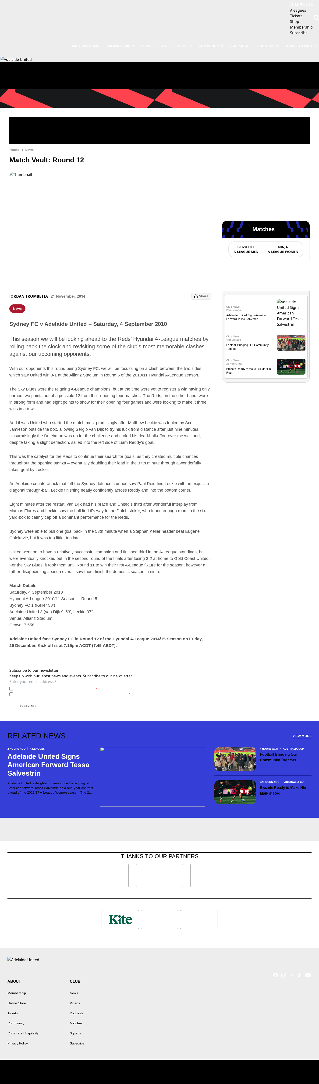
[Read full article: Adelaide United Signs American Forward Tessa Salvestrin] (291, 313)
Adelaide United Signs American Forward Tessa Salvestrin (48, 764)
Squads (75, 1033)
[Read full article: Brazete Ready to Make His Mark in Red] (291, 367)
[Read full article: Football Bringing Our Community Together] (291, 343)
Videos (163, 46)
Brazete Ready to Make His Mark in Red (283, 790)
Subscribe (28, 706)
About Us (265, 46)
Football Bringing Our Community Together (278, 757)
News (146, 46)
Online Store (16, 1003)
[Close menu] (305, 1069)
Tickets (12, 1013)
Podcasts (76, 1013)
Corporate (240, 46)
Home (14, 149)
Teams (182, 46)
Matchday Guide (87, 46)
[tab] (245, 249)
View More (302, 736)
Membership (119, 46)
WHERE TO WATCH (301, 46)
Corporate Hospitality (23, 1033)
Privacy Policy (47, 688)
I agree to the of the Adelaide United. (56, 688)
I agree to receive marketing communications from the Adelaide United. (73, 694)
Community (209, 46)
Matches (76, 1023)
